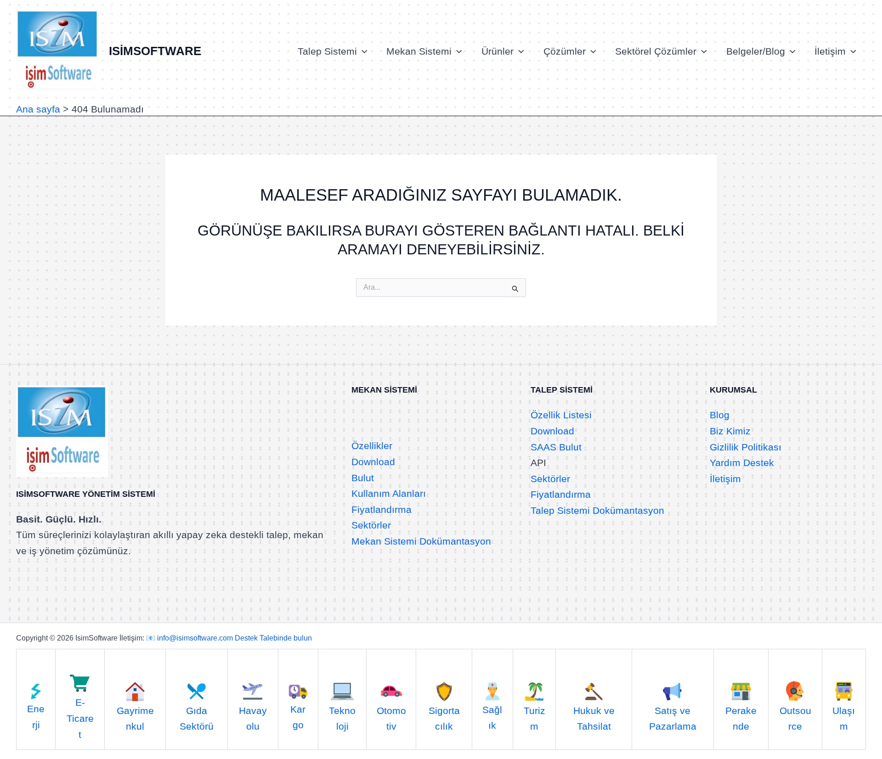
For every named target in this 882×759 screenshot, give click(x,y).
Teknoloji (342, 718)
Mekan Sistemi (419, 51)
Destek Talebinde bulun (273, 638)
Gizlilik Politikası (745, 447)
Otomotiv (391, 718)
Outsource (795, 718)
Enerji (36, 716)
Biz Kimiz (730, 431)
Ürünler (497, 51)
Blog (719, 415)
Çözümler (564, 51)
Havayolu (253, 718)
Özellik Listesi (561, 415)
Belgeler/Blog (755, 51)
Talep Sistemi (327, 51)
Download (373, 461)
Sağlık (492, 717)
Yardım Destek (742, 462)
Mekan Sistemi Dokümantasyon (421, 541)
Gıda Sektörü (197, 718)
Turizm (534, 718)
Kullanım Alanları (388, 493)
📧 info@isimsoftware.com (189, 638)
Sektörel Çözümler (655, 51)
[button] (362, 51)
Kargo (297, 717)
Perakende (741, 718)
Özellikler (371, 445)
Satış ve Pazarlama (672, 718)
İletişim (830, 51)
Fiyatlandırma (381, 509)
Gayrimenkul (135, 718)
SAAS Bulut (556, 447)
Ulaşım (843, 718)
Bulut (362, 477)
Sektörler (371, 525)
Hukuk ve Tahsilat (594, 718)
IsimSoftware (155, 51)
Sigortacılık (444, 718)
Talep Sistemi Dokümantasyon (597, 510)
